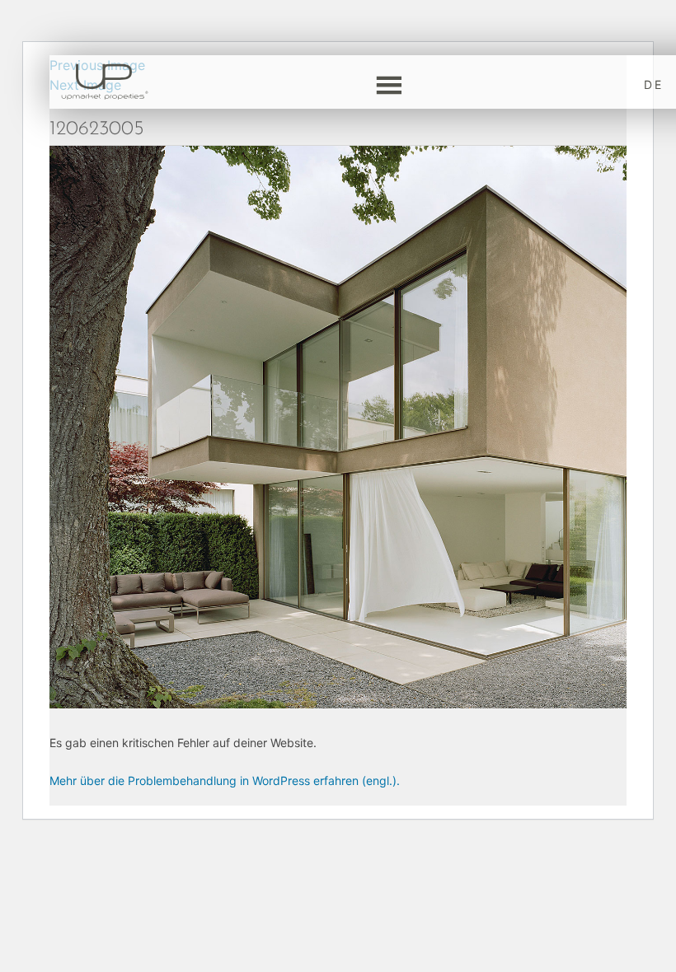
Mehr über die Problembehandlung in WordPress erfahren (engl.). (224, 780)
